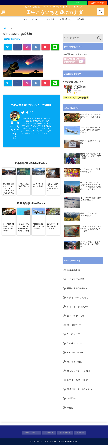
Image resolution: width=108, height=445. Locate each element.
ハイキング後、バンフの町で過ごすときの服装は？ (90, 244)
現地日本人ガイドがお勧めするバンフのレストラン (90, 116)
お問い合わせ (97, 2)
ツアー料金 (49, 19)
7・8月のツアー (74, 343)
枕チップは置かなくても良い (90, 142)
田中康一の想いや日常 (77, 380)
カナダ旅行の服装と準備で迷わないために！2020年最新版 (90, 156)
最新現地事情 (73, 270)
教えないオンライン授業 (78, 371)
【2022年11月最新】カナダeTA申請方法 (90, 199)
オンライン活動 (74, 362)
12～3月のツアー (75, 325)
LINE (77, 2)
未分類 (70, 407)
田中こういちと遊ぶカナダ (54, 12)
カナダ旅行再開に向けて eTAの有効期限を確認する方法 (90, 130)
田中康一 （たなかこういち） (15, 130)
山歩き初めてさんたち (77, 297)
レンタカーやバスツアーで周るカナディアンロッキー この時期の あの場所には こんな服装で (90, 185)
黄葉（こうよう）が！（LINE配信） (89, 214)
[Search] (99, 38)
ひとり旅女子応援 (75, 316)
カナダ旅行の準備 (75, 279)
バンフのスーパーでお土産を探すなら (90, 170)
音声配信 (71, 398)
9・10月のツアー (75, 352)
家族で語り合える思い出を (79, 389)
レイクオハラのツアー (77, 307)
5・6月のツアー (74, 334)
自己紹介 (81, 19)
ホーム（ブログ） (31, 19)
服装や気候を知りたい (77, 288)
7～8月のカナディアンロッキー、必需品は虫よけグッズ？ (90, 229)
